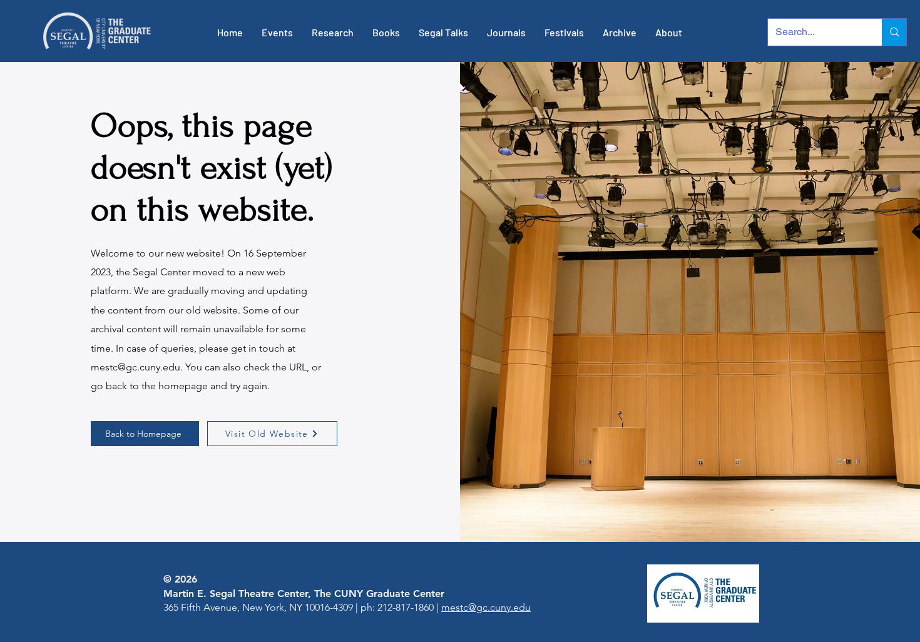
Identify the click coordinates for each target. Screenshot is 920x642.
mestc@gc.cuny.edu (135, 367)
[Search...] (894, 32)
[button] (277, 32)
